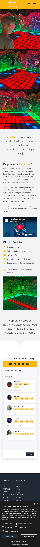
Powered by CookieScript (20, 545)
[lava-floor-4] (20, 277)
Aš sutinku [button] (10, 536)
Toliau (30, 454)
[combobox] (35, 504)
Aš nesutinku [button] (29, 536)
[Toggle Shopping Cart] (29, 3)
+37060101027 (12, 2)
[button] (20, 542)
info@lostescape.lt (13, 7)
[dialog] (20, 524)
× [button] (37, 503)
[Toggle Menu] (34, 3)
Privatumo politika (15, 520)
